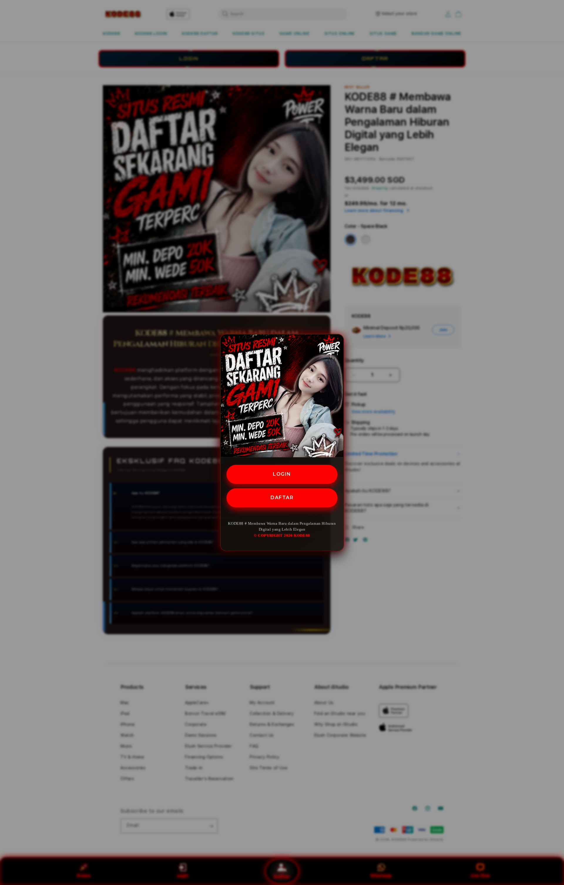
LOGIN (282, 474)
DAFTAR (282, 497)
